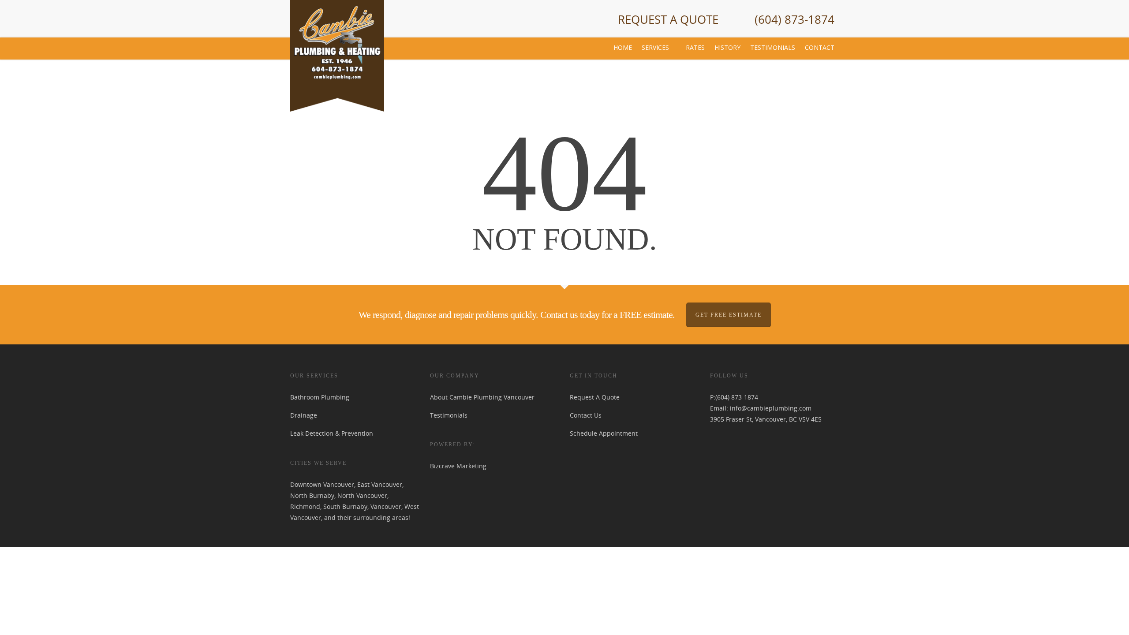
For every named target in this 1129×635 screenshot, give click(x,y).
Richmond (305, 506)
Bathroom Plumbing (319, 397)
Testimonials (772, 47)
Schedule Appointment (604, 433)
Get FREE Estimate (728, 315)
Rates (695, 47)
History (727, 47)
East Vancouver (379, 484)
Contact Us (586, 415)
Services (655, 47)
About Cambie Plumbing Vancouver (482, 397)
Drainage (303, 415)
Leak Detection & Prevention (331, 433)
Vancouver (385, 506)
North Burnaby (312, 495)
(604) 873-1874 (794, 19)
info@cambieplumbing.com (770, 408)
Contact (819, 47)
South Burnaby (345, 506)
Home (622, 47)
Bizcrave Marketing (458, 466)
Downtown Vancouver (322, 484)
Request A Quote (668, 19)
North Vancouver (362, 495)
